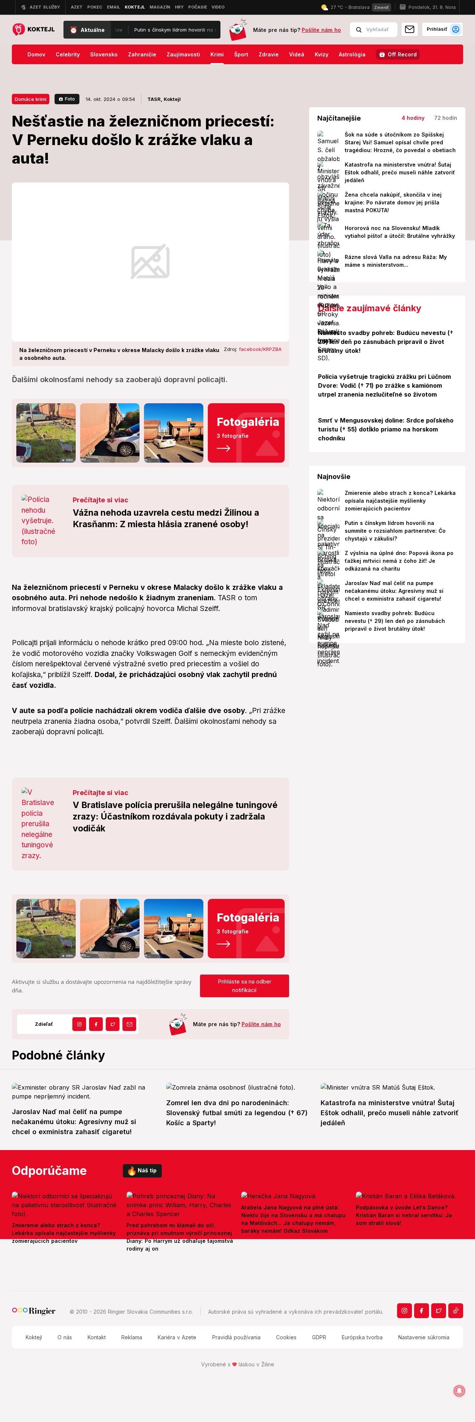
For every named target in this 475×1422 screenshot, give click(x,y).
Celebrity (68, 54)
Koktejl (34, 1337)
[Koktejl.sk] (33, 29)
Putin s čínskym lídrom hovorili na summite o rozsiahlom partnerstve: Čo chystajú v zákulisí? (193, 30)
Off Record (402, 54)
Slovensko (104, 54)
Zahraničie (142, 54)
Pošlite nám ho (321, 30)
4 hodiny (413, 118)
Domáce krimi (30, 99)
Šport (241, 54)
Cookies (286, 1337)
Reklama (131, 1337)
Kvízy (321, 54)
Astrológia (352, 54)
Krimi (217, 54)
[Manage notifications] (459, 1391)
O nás (65, 1337)
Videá (296, 54)
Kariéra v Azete (177, 1337)
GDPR (319, 1337)
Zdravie (269, 54)
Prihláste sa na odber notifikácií (244, 986)
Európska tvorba (362, 1337)
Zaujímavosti (183, 54)
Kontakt (97, 1337)
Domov (36, 54)
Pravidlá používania (236, 1337)
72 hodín (445, 118)
